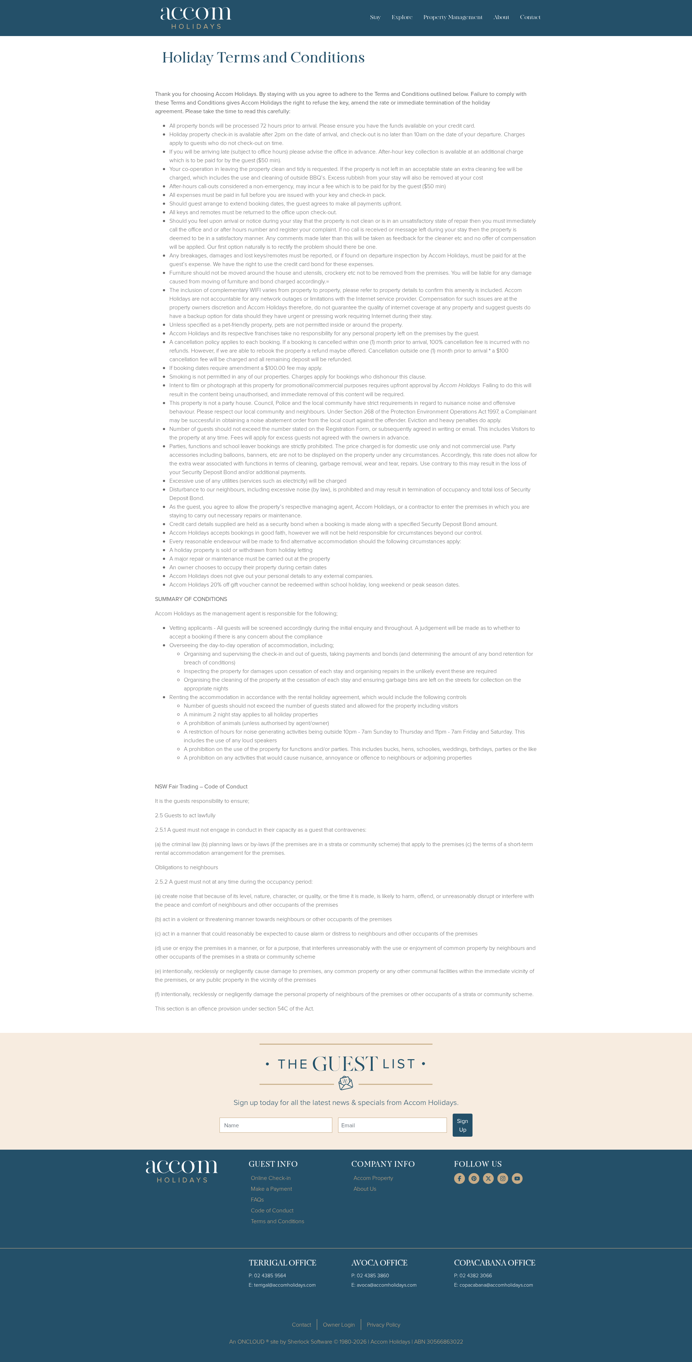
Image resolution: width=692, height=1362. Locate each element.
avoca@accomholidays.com (387, 1284)
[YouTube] (517, 1178)
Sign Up (462, 1125)
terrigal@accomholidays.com (285, 1284)
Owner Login (339, 1324)
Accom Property (373, 1178)
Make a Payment (271, 1189)
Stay (375, 17)
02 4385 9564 (270, 1275)
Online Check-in (271, 1178)
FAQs (257, 1199)
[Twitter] (488, 1178)
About (501, 17)
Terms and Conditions (277, 1221)
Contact (530, 17)
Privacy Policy (383, 1324)
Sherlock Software (310, 1341)
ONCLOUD (251, 1341)
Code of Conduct (272, 1210)
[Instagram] (502, 1178)
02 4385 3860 (373, 1275)
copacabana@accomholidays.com (496, 1284)
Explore (402, 17)
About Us (365, 1189)
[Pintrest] (474, 1178)
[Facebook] (459, 1178)
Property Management (453, 17)
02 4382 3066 (476, 1275)
